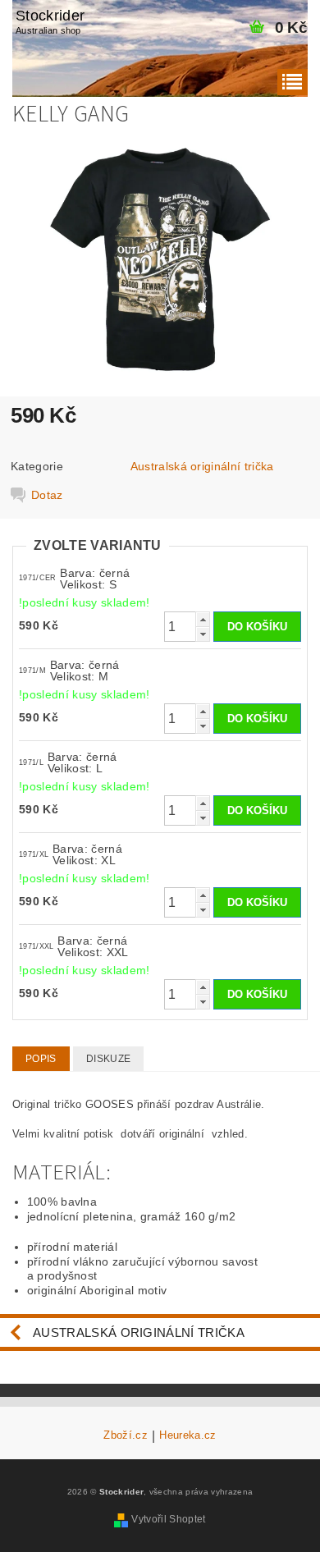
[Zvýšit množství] (202, 619)
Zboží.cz (125, 1435)
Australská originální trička (202, 466)
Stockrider (50, 21)
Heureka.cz (187, 1435)
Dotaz (47, 494)
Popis (41, 1058)
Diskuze (108, 1058)
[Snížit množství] (202, 634)
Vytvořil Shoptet (168, 1519)
